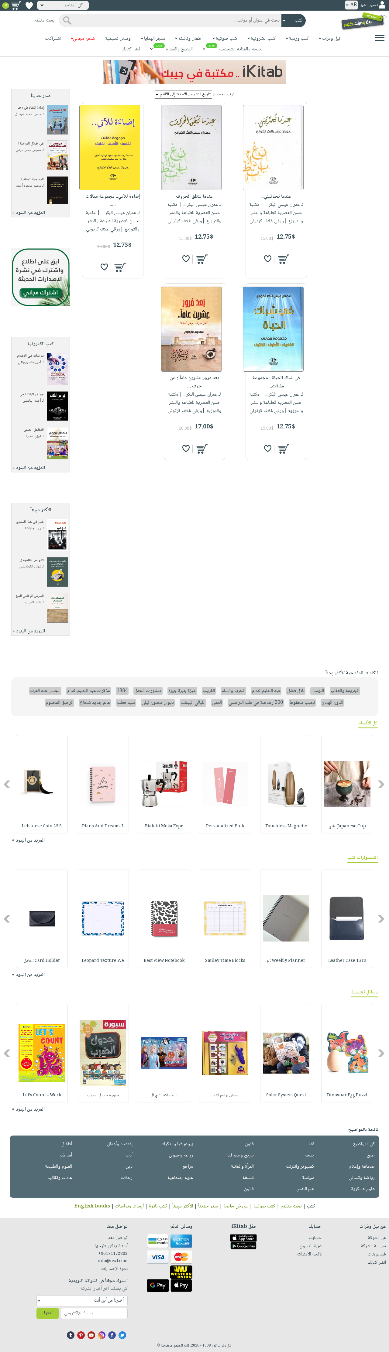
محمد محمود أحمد (28, 186)
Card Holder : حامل (42, 961)
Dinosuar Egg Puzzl (347, 1095)
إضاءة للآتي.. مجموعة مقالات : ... (113, 200)
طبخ (371, 1155)
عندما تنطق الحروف (194, 196)
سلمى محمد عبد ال (28, 114)
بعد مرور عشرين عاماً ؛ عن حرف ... (194, 382)
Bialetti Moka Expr (164, 826)
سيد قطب (126, 703)
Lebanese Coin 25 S (42, 826)
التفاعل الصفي (33, 430)
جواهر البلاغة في (31, 394)
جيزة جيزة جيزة (182, 691)
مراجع (188, 1167)
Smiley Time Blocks (225, 961)
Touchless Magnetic (286, 826)
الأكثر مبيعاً (182, 1206)
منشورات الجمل (148, 691)
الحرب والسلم (233, 691)
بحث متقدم (291, 1206)
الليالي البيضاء (193, 703)
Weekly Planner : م (286, 961)
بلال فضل (296, 691)
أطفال (66, 1144)
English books (92, 1206)
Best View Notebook (164, 961)
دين (129, 1167)
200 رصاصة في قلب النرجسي (256, 703)
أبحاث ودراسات (129, 1206)
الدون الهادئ (332, 703)
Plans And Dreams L (103, 826)
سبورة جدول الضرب (103, 1095)
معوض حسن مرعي (28, 150)
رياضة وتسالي (362, 1178)
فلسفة (248, 1178)
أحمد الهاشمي (31, 401)
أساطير (66, 1155)
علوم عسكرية (363, 1189)
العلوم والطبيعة (58, 1167)
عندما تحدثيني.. (276, 196)
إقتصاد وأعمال (120, 1144)
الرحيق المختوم (59, 703)
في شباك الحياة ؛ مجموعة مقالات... (276, 382)
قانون (249, 1189)
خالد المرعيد (32, 602)
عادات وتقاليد (59, 1178)
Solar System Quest (286, 1095)
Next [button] (7, 784)
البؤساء (317, 691)
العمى (217, 703)
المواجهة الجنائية (32, 179)
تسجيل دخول (369, 5)
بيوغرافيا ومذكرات (176, 1144)
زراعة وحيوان (181, 1155)
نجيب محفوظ (302, 703)
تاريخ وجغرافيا (240, 1155)
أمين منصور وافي (29, 362)
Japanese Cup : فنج (347, 826)
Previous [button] (381, 784)
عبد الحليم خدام (266, 691)
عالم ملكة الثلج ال (163, 1095)
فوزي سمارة (33, 436)
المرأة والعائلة (242, 1167)
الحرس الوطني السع (30, 596)
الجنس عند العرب (45, 691)
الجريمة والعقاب (345, 691)
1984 (122, 691)
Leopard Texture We (103, 961)
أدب (129, 1155)
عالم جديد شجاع (95, 703)
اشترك (47, 1313)
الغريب (209, 691)
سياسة (308, 1178)
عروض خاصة (235, 1206)
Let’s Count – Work (42, 1095)
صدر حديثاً (208, 1206)
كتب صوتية (264, 1206)
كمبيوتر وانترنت (300, 1167)
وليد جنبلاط (33, 528)
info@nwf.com (113, 1261)
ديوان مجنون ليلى (158, 703)
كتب (311, 1206)
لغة (311, 1144)
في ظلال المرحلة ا (31, 144)
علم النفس (305, 1189)
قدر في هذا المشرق (30, 522)
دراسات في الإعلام (30, 356)
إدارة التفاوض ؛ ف (31, 108)
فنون (249, 1144)
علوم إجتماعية (180, 1178)
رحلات (127, 1178)
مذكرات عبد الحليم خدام (88, 691)
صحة (309, 1155)
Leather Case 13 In (347, 961)
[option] (347, 784)
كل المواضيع (364, 1144)
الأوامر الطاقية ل (32, 560)
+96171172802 (113, 1254)
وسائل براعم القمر (225, 1095)
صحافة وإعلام (362, 1167)
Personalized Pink (225, 826)
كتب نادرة (158, 1206)
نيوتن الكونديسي (30, 567)
